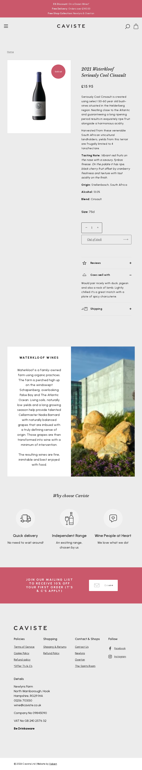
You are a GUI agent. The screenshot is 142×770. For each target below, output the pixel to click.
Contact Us (81, 646)
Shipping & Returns (54, 646)
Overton (80, 659)
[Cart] (137, 26)
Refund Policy (51, 653)
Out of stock (94, 239)
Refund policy (22, 659)
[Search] (127, 26)
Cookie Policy (21, 653)
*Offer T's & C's (23, 666)
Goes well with (100, 274)
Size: (84, 212)
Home (10, 51)
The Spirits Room (85, 666)
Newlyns (80, 653)
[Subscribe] (111, 585)
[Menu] (6, 26)
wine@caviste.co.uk (27, 705)
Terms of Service (24, 646)
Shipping (96, 308)
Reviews (95, 263)
